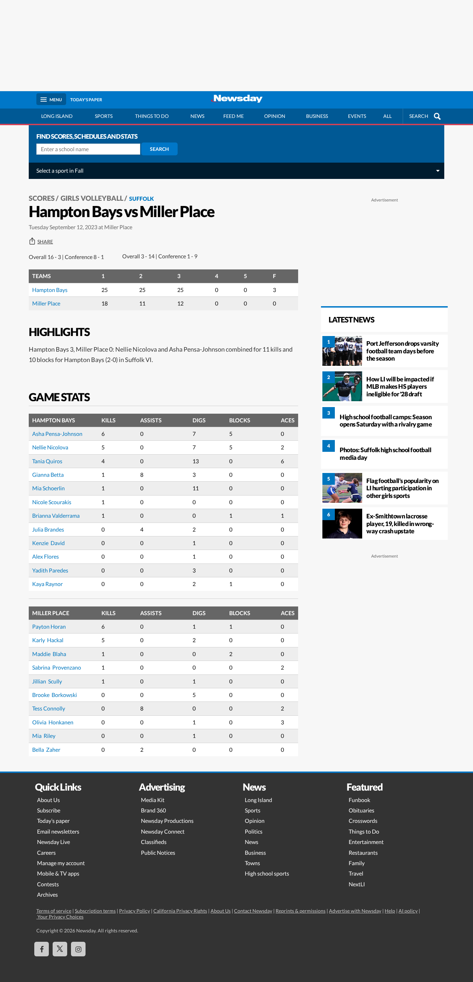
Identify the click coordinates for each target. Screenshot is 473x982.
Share (45, 241)
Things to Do (364, 831)
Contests (48, 884)
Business (317, 116)
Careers (46, 852)
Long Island (57, 116)
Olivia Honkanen (52, 722)
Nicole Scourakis (51, 502)
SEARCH (418, 116)
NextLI (357, 884)
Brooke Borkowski (54, 694)
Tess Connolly (48, 708)
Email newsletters (58, 831)
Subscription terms (95, 911)
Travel (356, 873)
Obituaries (361, 810)
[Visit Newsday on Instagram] (78, 949)
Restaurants (363, 852)
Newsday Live (53, 841)
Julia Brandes (48, 529)
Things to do (152, 116)
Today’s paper (53, 820)
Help (390, 911)
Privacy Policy (134, 911)
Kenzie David (48, 543)
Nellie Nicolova (50, 447)
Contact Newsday (253, 911)
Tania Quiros (47, 461)
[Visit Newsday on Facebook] (41, 949)
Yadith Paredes (50, 570)
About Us (48, 799)
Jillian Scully (47, 681)
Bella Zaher (46, 749)
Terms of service (53, 911)
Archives (47, 894)
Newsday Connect (163, 831)
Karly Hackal (47, 640)
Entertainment (366, 841)
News (197, 116)
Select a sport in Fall (59, 170)
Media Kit (152, 799)
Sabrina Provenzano (56, 667)
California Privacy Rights (180, 911)
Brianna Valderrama (56, 515)
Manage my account (61, 863)
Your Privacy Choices (59, 917)
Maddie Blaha (49, 654)
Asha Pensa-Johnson (57, 433)
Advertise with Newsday (355, 911)
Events (357, 116)
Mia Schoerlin (48, 488)
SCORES (42, 198)
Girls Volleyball (92, 198)
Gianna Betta (48, 474)
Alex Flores (45, 556)
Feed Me (233, 116)
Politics (253, 831)
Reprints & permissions (300, 911)
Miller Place (46, 303)
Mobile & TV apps (58, 873)
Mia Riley (43, 735)
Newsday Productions (167, 820)
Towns (252, 863)
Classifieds (154, 841)
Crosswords (363, 820)
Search (159, 149)
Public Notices (158, 852)
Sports (104, 116)
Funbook (359, 799)
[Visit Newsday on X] (60, 949)
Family (357, 863)
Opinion (274, 116)
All (387, 116)
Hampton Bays (50, 289)
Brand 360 (153, 810)
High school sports (267, 873)
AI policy (408, 911)
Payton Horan (49, 626)
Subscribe (48, 810)
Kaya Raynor (47, 583)
